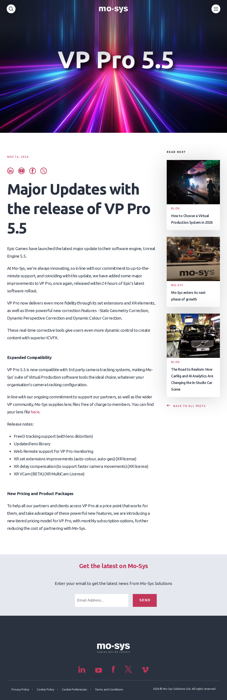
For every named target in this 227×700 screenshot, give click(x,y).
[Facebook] (113, 671)
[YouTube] (99, 671)
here (35, 411)
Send (145, 600)
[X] (128, 671)
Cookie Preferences (74, 689)
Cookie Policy (45, 689)
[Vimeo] (145, 671)
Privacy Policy (20, 689)
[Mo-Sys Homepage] (113, 8)
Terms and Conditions (109, 689)
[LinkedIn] (82, 671)
